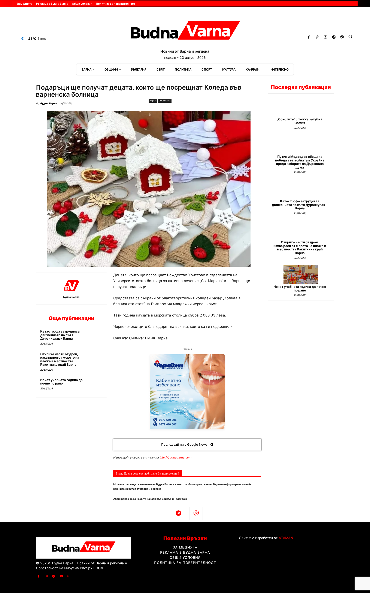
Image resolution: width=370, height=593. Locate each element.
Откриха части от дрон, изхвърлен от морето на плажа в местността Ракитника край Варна (59, 359)
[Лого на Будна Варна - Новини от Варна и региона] (185, 31)
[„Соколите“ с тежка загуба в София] (300, 107)
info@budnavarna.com (175, 457)
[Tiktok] (317, 37)
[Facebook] (309, 37)
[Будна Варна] (71, 285)
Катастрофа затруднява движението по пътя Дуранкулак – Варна (60, 334)
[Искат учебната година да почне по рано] (94, 385)
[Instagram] (325, 37)
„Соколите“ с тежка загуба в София (300, 121)
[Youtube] (61, 576)
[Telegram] (334, 37)
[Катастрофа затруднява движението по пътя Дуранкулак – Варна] (94, 337)
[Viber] (342, 37)
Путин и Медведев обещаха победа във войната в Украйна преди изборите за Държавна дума (299, 162)
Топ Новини (164, 100)
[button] (350, 36)
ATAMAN (286, 538)
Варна (153, 100)
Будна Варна (48, 103)
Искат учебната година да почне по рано (61, 382)
